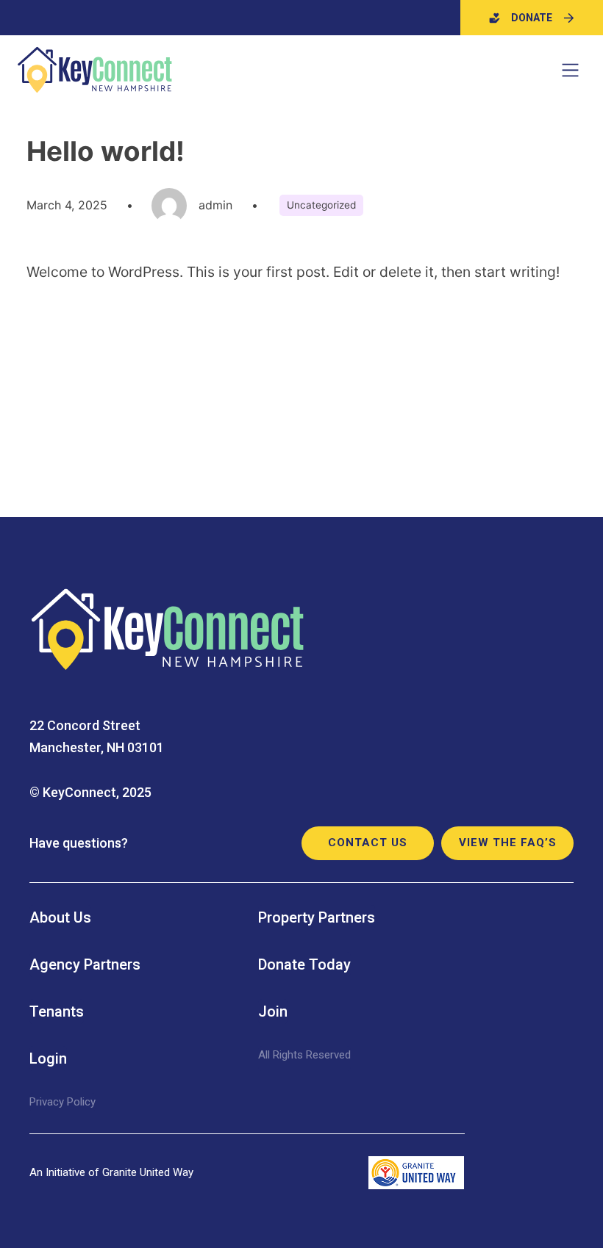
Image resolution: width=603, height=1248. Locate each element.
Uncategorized (321, 205)
